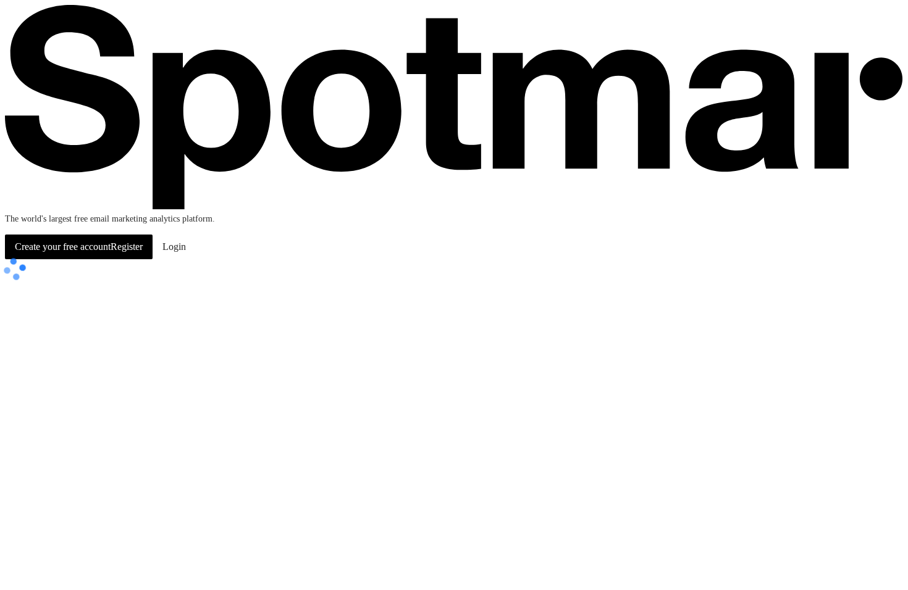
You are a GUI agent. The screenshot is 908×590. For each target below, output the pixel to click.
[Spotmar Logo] (454, 206)
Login (174, 246)
